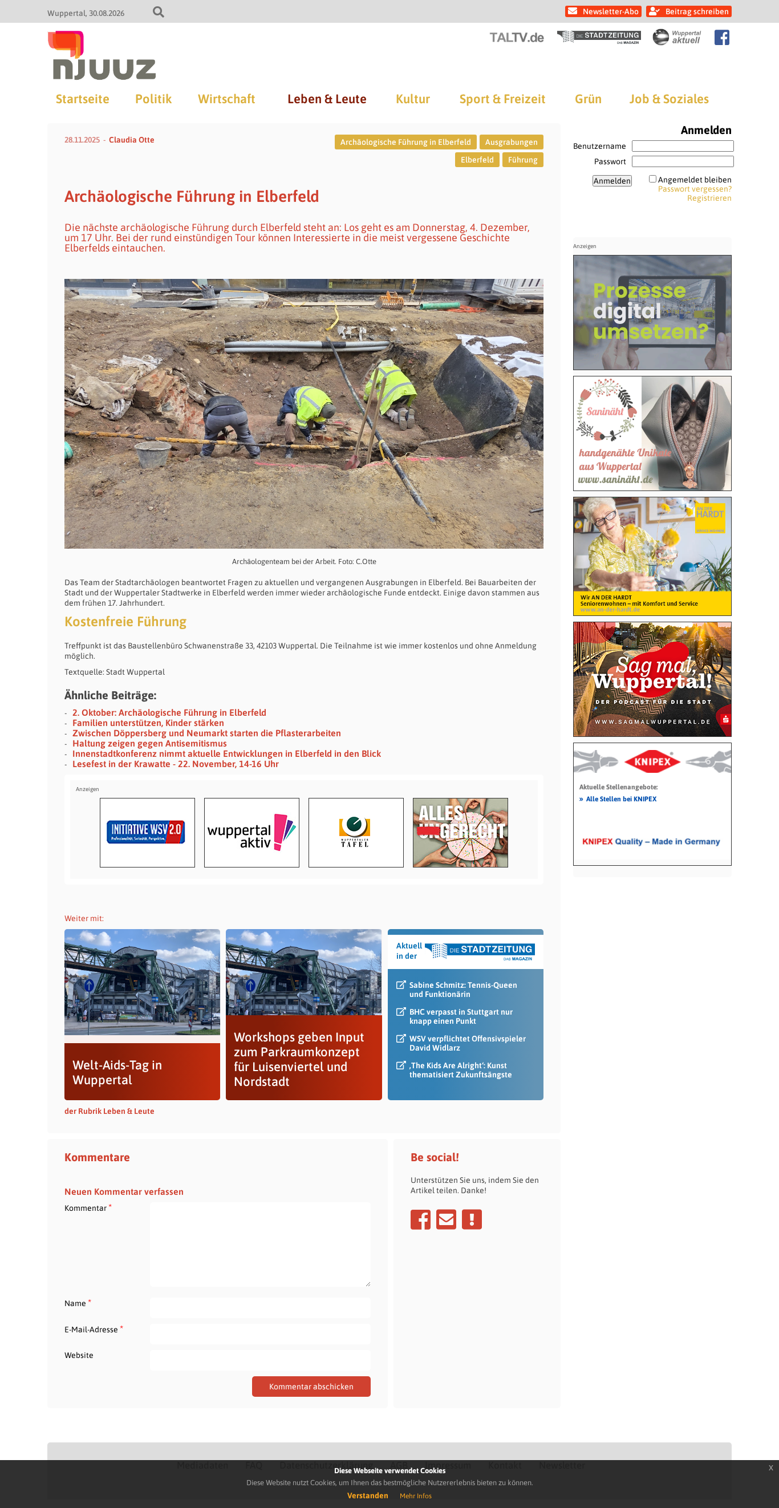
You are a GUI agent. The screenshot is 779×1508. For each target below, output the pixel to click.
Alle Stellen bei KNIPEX (617, 798)
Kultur (413, 98)
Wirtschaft (226, 98)
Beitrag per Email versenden (446, 1219)
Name (77, 1303)
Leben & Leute (327, 98)
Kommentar (88, 1207)
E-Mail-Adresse (93, 1329)
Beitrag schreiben (697, 11)
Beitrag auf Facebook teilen (421, 1219)
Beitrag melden (472, 1219)
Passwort (610, 161)
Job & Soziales (669, 98)
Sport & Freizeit (503, 98)
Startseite (82, 98)
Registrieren (709, 197)
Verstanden (367, 1495)
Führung (523, 159)
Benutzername (599, 146)
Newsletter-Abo (611, 11)
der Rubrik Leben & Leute (109, 1111)
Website (79, 1355)
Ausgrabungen (511, 142)
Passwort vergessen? (695, 188)
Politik (153, 98)
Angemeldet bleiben (695, 179)
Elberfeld (477, 159)
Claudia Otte (132, 139)
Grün (588, 98)
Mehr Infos (416, 1496)
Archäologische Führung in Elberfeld (405, 142)
